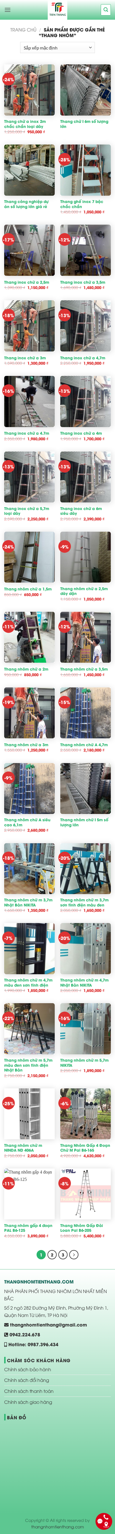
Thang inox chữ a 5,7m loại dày (26, 511)
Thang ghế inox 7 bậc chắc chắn (81, 204)
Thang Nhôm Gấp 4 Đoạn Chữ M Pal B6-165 (85, 1148)
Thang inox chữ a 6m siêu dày (81, 511)
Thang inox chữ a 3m (25, 357)
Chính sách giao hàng (28, 1402)
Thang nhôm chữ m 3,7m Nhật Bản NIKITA (28, 902)
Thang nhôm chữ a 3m (26, 744)
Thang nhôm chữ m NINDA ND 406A (23, 1148)
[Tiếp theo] (74, 1255)
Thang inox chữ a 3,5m (82, 282)
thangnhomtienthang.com (57, 1526)
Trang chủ (23, 29)
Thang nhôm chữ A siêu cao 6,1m (27, 822)
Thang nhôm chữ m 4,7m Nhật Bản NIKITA (84, 982)
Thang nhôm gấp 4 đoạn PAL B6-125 (28, 1228)
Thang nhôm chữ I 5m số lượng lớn (84, 822)
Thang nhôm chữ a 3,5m (84, 669)
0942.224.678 (24, 1334)
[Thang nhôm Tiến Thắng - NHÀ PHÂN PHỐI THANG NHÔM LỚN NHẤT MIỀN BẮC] (57, 10)
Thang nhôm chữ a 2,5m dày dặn (84, 591)
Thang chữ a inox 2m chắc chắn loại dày (25, 124)
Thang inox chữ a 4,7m (82, 357)
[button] (7, 10)
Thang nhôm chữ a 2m (26, 669)
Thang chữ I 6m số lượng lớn (84, 124)
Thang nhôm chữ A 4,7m (84, 744)
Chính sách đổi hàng (26, 1380)
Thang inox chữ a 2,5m (26, 282)
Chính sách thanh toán (29, 1391)
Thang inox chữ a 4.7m (26, 433)
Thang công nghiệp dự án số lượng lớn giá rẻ (26, 204)
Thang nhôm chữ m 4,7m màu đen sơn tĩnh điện (28, 982)
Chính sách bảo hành (27, 1369)
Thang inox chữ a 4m (81, 433)
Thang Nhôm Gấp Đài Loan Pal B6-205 (81, 1228)
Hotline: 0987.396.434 (32, 1344)
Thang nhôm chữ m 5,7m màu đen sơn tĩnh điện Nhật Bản (28, 1065)
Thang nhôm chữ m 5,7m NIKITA (84, 1063)
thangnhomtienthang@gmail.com (48, 1324)
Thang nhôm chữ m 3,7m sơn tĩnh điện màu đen (84, 902)
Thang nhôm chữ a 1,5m (28, 589)
